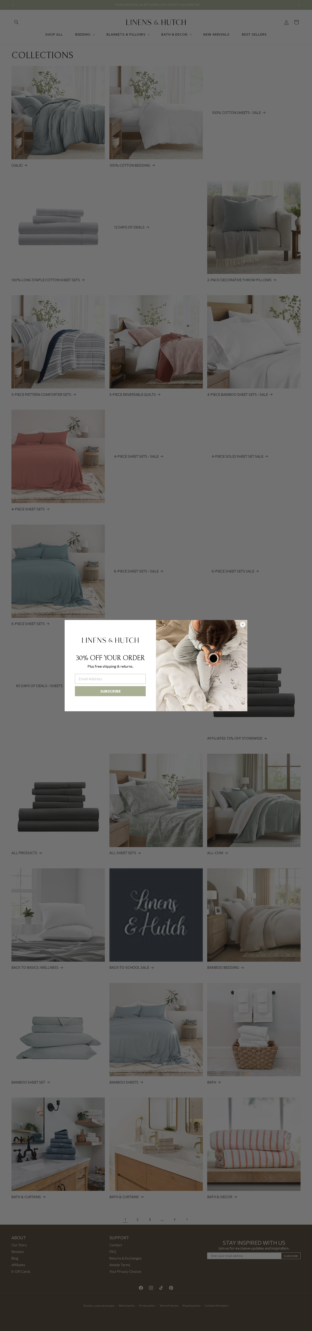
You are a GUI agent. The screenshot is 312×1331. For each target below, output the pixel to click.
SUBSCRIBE (110, 691)
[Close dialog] (243, 624)
